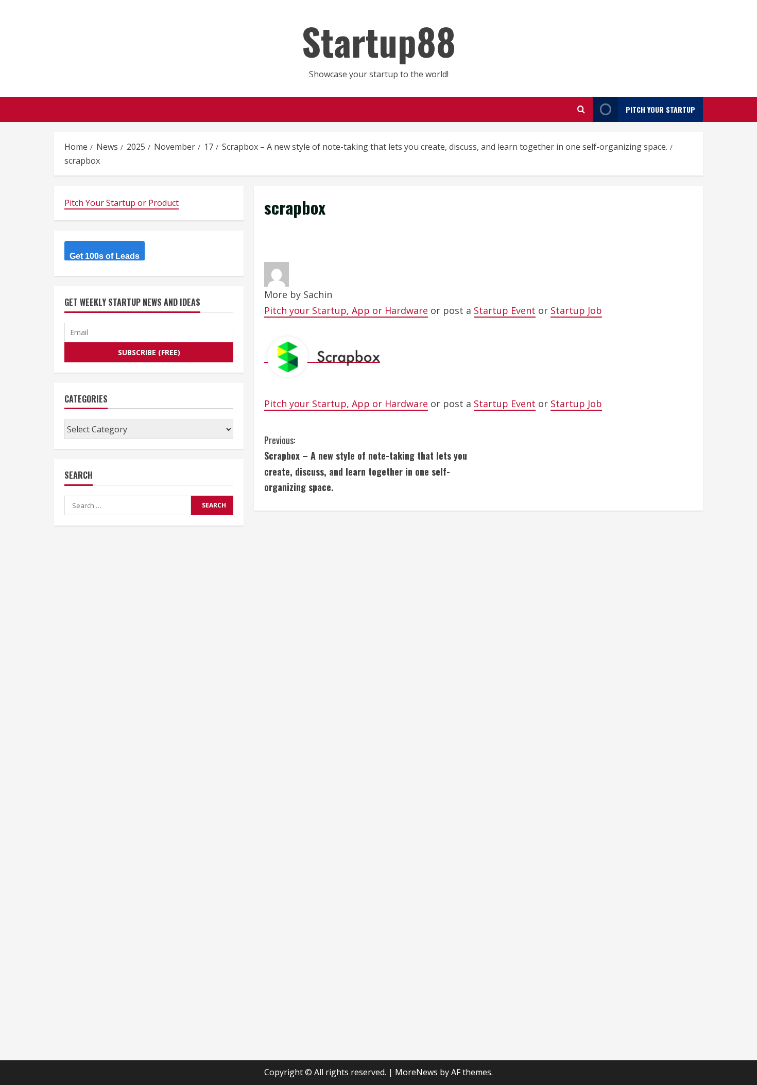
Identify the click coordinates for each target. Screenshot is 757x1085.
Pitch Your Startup (660, 109)
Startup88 (379, 40)
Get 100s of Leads (105, 256)
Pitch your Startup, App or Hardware (346, 310)
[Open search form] (581, 109)
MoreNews (416, 1072)
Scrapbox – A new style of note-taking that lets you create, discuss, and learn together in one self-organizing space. (365, 463)
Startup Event (505, 310)
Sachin (317, 294)
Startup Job (576, 310)
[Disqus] (478, 649)
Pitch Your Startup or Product (121, 202)
